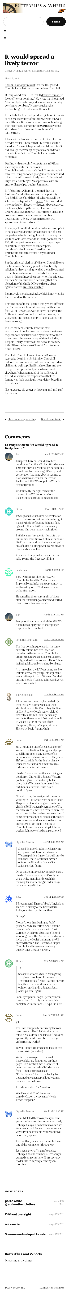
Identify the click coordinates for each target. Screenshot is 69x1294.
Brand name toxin (51, 419)
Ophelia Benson (23, 70)
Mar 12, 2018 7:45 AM (54, 694)
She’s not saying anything (22, 419)
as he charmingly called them (33, 269)
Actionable (12, 1224)
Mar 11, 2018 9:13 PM (54, 509)
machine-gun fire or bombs (34, 129)
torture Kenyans (38, 253)
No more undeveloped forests (25, 1234)
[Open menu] (5, 31)
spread (27, 177)
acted (19, 170)
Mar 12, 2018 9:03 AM (54, 739)
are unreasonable (33, 287)
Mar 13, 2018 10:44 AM (53, 1015)
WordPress (59, 1287)
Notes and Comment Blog (46, 70)
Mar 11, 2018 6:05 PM (54, 454)
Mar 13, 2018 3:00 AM (54, 960)
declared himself (50, 95)
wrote (39, 201)
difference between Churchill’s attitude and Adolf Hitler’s (32, 347)
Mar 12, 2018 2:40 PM (54, 896)
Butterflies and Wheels (23, 1253)
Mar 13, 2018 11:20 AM (54, 1111)
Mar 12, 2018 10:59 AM (53, 841)
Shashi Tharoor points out (20, 85)
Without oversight (18, 1214)
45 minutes (41, 184)
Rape (57, 242)
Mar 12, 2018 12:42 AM (53, 614)
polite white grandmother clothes (20, 1202)
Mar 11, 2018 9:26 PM (54, 569)
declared (40, 190)
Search (56, 21)
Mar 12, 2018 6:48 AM (54, 639)
